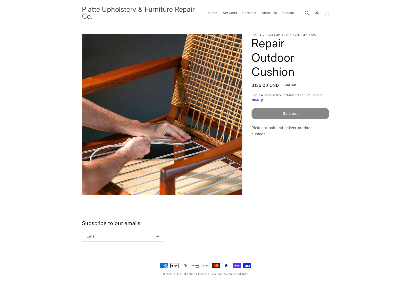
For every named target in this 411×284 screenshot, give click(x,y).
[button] (307, 13)
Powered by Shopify (235, 274)
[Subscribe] (157, 236)
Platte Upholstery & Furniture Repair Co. (198, 274)
